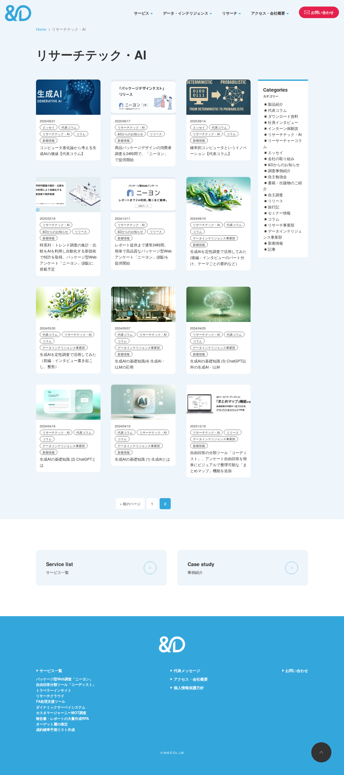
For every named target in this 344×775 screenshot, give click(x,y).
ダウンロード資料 (283, 116)
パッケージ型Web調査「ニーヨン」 (64, 678)
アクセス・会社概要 (268, 13)
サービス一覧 (51, 670)
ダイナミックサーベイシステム (60, 707)
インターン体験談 (283, 128)
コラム (80, 134)
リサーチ (229, 13)
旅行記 (273, 206)
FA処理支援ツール (50, 701)
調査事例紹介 (279, 170)
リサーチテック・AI (56, 134)
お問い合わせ (296, 670)
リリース (156, 134)
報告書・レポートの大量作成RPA (62, 718)
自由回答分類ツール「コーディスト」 (66, 684)
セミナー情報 (279, 212)
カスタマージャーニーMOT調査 (61, 712)
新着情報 (49, 140)
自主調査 (275, 194)
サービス (141, 13)
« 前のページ (130, 503)
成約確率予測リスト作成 (55, 729)
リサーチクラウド (50, 695)
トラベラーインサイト (53, 690)
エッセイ (49, 127)
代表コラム (69, 127)
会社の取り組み (281, 158)
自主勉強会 (277, 176)
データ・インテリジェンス (185, 13)
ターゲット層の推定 (52, 723)
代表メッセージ (187, 670)
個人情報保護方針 (189, 687)
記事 (272, 249)
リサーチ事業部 (281, 225)
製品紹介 (275, 104)
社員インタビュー (283, 122)
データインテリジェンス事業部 (214, 238)
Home (41, 29)
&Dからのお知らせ (130, 134)
